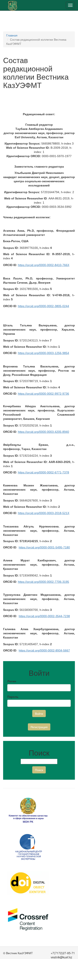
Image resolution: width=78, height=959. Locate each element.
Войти (39, 713)
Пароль (13, 696)
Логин (11, 681)
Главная (11, 35)
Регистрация (39, 727)
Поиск (39, 770)
